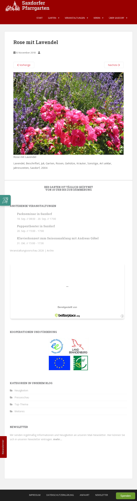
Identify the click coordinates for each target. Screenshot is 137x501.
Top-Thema (21, 404)
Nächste (113, 65)
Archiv (50, 250)
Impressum (34, 495)
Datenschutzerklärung (60, 495)
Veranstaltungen (75, 17)
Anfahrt (84, 495)
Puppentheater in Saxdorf (36, 226)
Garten (52, 17)
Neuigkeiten (21, 390)
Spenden (125, 495)
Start (39, 17)
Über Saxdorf (116, 17)
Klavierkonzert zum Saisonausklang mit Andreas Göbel (58, 238)
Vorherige (25, 65)
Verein (96, 17)
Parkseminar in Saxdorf (34, 214)
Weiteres (19, 411)
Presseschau (21, 397)
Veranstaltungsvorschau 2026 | (28, 250)
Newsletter (2, 447)
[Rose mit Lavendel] (68, 113)
